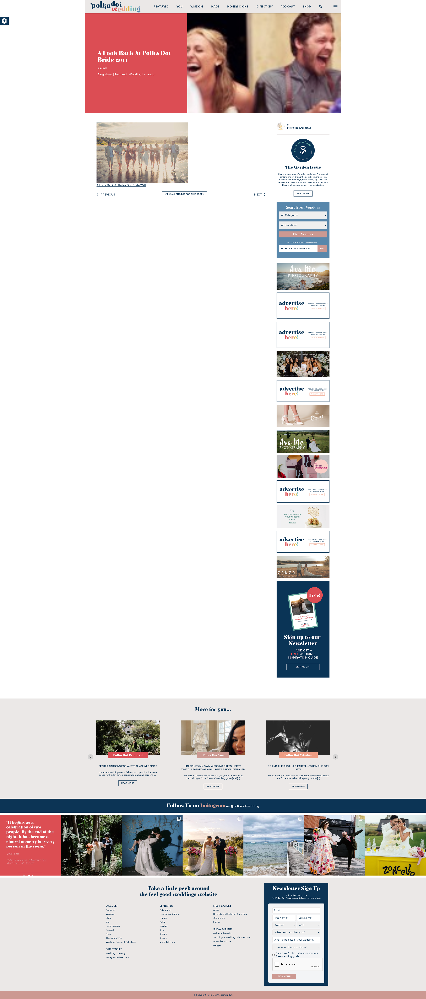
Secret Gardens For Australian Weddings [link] (128, 766)
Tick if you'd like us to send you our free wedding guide (297, 955)
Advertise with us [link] (222, 941)
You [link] (180, 6)
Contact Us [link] (218, 918)
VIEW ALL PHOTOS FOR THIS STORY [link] (184, 194)
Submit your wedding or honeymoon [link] (232, 937)
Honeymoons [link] (237, 6)
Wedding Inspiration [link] (142, 74)
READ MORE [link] (303, 193)
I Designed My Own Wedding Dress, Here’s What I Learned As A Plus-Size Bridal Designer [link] (213, 768)
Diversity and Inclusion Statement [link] (230, 914)
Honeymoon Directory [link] (117, 957)
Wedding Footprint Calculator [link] (121, 942)
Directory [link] (264, 6)
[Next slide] (335, 757)
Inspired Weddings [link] (169, 914)
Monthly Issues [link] (167, 942)
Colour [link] (163, 922)
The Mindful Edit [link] (114, 938)
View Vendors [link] (303, 234)
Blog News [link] (105, 74)
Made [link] (215, 6)
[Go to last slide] (90, 757)
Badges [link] (217, 945)
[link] (4, 21)
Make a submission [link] (222, 933)
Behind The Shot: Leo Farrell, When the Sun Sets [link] (298, 768)
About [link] (216, 910)
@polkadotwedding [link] (245, 806)
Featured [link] (161, 6)
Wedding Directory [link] (115, 953)
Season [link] (163, 938)
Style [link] (162, 930)
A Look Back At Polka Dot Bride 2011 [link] (121, 185)
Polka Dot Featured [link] (128, 755)
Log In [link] (216, 922)
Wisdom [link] (196, 6)
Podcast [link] (288, 6)
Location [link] (164, 926)
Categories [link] (165, 910)
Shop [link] (307, 6)
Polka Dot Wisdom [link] (298, 755)
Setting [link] (163, 934)
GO (322, 248)
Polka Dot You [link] (213, 755)
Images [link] (163, 918)
